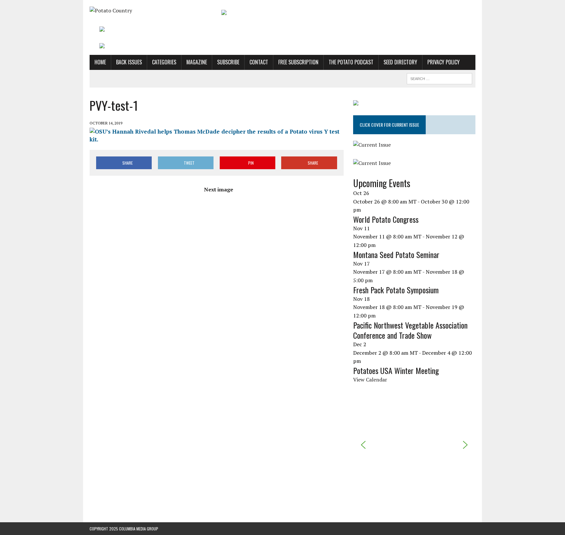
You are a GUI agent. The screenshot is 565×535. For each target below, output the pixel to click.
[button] (363, 445)
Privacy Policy (443, 62)
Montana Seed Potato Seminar (396, 254)
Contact (258, 62)
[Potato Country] (151, 11)
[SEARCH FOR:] (439, 78)
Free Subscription (298, 62)
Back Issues (129, 62)
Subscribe (228, 62)
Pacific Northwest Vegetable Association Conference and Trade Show (410, 330)
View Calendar (370, 379)
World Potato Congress (386, 219)
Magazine (196, 62)
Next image (218, 189)
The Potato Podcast (351, 62)
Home (100, 62)
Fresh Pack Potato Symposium (396, 290)
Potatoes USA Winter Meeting (396, 370)
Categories (164, 62)
